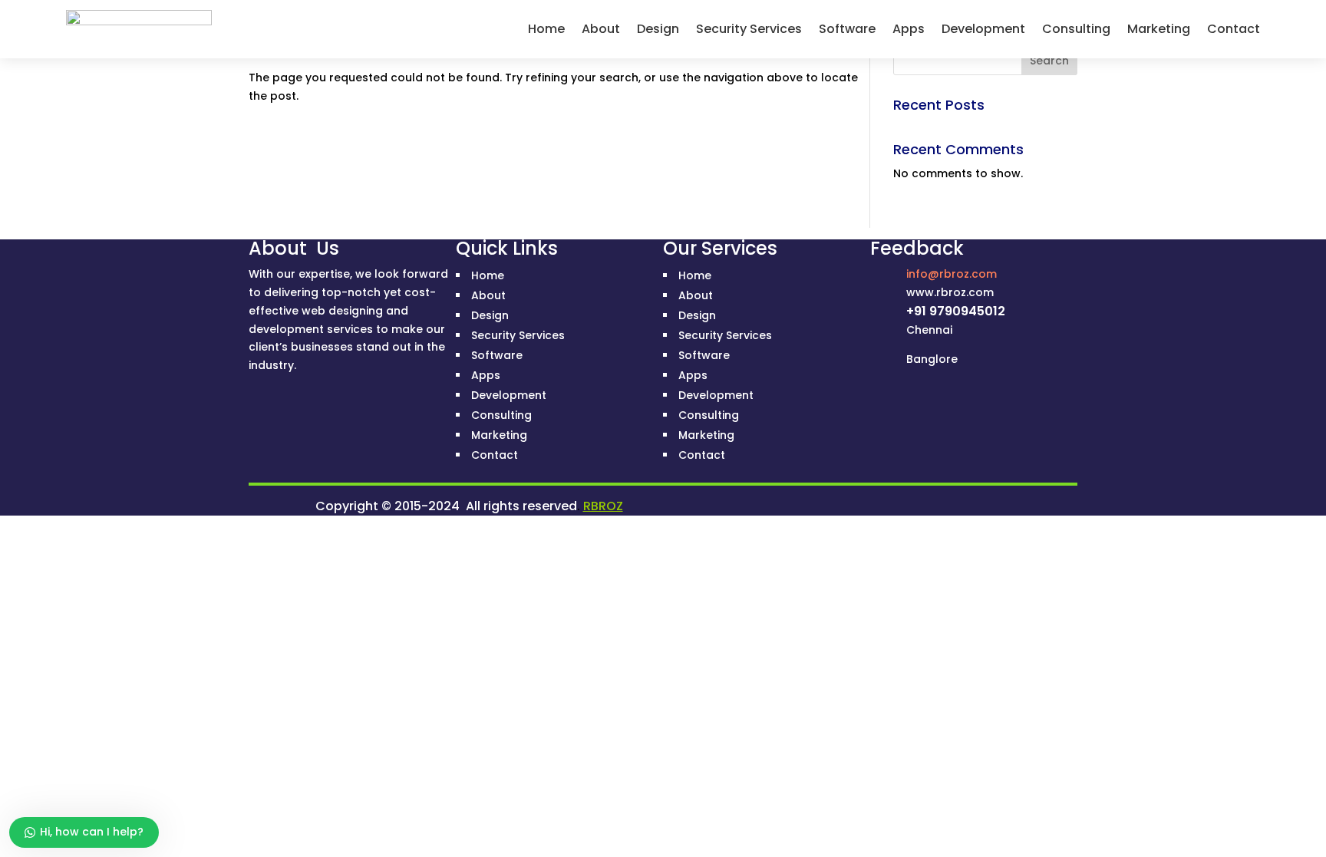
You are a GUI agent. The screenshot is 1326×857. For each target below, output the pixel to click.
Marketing (1158, 29)
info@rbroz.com (951, 274)
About (601, 29)
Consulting (1076, 29)
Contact (1233, 29)
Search (1049, 60)
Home (546, 29)
